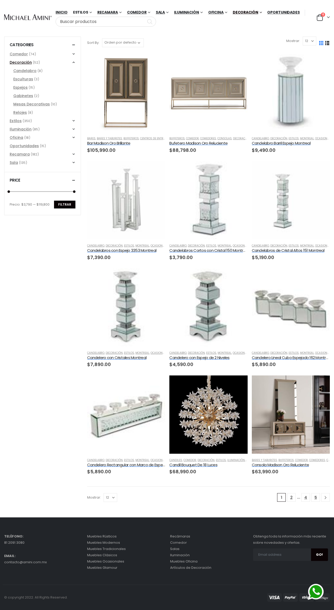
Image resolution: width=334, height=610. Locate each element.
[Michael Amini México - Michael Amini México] (28, 17)
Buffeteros (131, 138)
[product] (126, 93)
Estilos (294, 138)
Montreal (307, 138)
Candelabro (260, 138)
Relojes (20, 112)
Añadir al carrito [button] (156, 62)
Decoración (245, 12)
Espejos (20, 87)
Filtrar (64, 204)
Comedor (137, 12)
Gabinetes (23, 95)
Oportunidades (283, 12)
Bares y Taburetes (109, 138)
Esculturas (23, 79)
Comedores (208, 138)
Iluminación (186, 12)
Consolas (224, 138)
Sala (160, 12)
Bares (91, 138)
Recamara (107, 12)
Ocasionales (324, 138)
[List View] (327, 42)
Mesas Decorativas (31, 104)
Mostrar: (293, 40)
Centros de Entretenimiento (160, 138)
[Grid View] (321, 42)
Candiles (175, 460)
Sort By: (93, 42)
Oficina (216, 12)
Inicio (61, 12)
